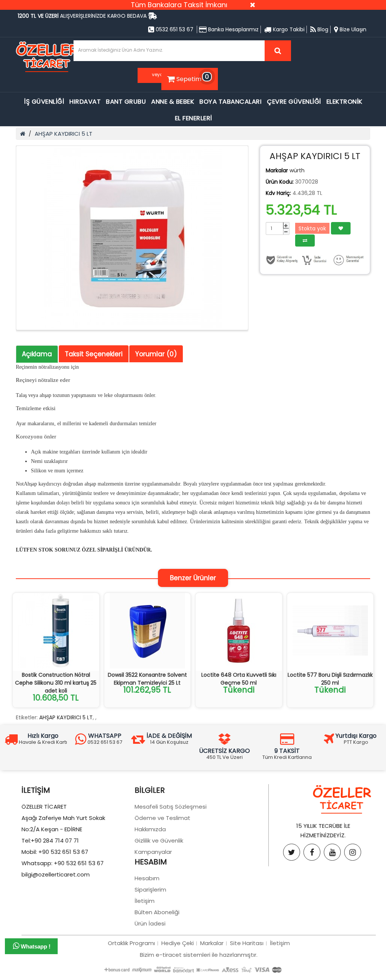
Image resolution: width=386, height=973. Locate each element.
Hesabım (147, 878)
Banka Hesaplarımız (233, 29)
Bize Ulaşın (352, 29)
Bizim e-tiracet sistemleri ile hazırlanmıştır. (198, 955)
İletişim (145, 901)
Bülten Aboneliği (157, 912)
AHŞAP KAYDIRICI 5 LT (63, 134)
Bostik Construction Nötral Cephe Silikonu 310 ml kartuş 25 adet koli (55, 682)
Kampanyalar (153, 852)
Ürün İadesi (150, 923)
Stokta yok (312, 228)
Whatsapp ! (35, 946)
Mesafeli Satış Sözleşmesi (171, 807)
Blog (322, 29)
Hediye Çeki (177, 943)
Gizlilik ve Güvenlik (159, 840)
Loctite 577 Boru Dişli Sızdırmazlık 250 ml (330, 678)
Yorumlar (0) (156, 354)
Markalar (212, 943)
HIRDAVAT (85, 101)
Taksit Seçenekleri (94, 354)
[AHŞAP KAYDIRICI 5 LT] (132, 238)
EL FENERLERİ (193, 118)
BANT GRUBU (126, 101)
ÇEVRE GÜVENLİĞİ (294, 101)
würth (297, 170)
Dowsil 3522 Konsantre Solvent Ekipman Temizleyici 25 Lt (147, 678)
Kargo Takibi (288, 29)
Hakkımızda (150, 829)
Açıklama (37, 354)
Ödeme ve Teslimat (162, 818)
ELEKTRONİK (344, 101)
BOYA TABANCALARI (230, 101)
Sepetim (192, 77)
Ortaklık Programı (131, 943)
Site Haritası (246, 943)
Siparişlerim (150, 889)
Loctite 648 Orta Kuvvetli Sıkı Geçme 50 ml (238, 678)
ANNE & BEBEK (172, 101)
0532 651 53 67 (173, 29)
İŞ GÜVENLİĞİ (44, 101)
